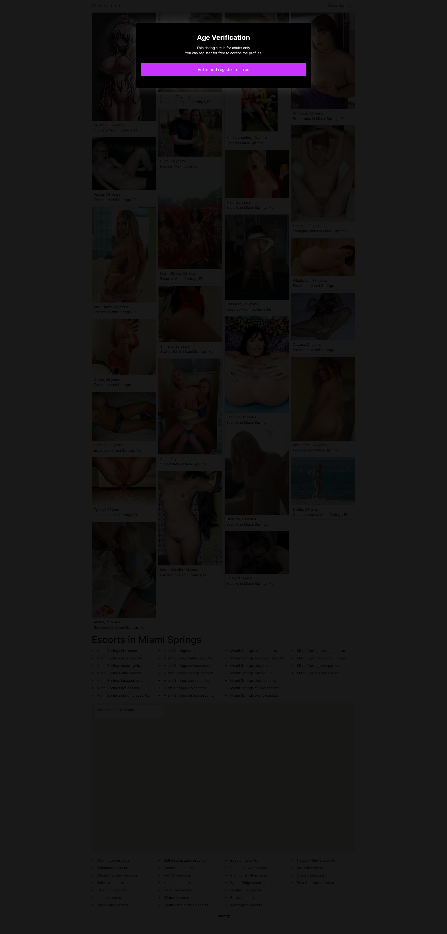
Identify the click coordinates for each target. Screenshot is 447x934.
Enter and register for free (223, 69)
